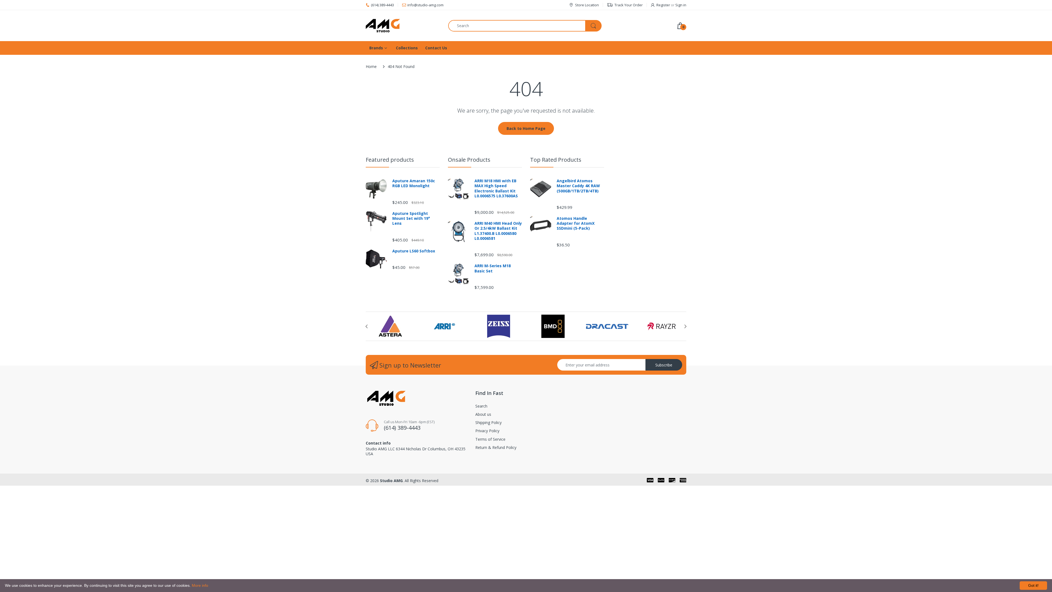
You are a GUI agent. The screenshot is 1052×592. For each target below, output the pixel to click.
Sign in (680, 4)
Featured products (390, 159)
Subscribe (663, 365)
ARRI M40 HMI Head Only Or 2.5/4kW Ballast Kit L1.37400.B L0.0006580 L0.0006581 (498, 231)
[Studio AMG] (403, 25)
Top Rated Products (555, 159)
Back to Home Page (526, 128)
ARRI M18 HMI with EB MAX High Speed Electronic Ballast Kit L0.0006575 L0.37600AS (496, 188)
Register (663, 4)
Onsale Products (469, 159)
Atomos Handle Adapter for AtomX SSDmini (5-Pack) (575, 223)
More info (200, 585)
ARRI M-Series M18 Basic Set (492, 268)
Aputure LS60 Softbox (413, 251)
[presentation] (366, 326)
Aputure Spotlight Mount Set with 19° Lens (411, 218)
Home (371, 66)
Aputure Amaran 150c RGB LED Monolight (413, 183)
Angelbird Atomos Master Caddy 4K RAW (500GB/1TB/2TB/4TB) (578, 185)
